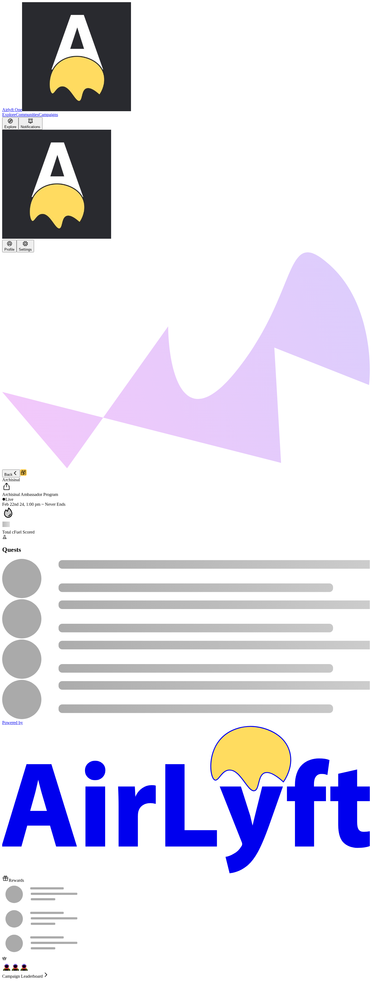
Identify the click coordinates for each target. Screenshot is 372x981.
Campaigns (48, 114)
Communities (27, 114)
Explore (9, 114)
